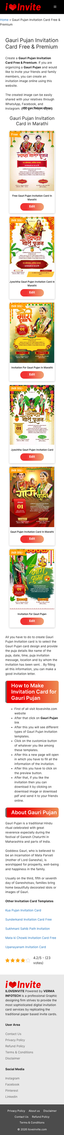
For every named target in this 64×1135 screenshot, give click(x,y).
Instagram (12, 1078)
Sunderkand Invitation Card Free (28, 919)
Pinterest (11, 1090)
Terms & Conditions (19, 1052)
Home (4, 20)
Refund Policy (15, 1046)
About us (34, 1111)
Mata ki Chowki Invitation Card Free (30, 938)
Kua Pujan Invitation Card (23, 910)
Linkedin (11, 1096)
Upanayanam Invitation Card (25, 947)
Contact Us (13, 1034)
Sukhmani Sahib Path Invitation (27, 928)
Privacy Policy (15, 1040)
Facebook (12, 1084)
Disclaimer (12, 1058)
